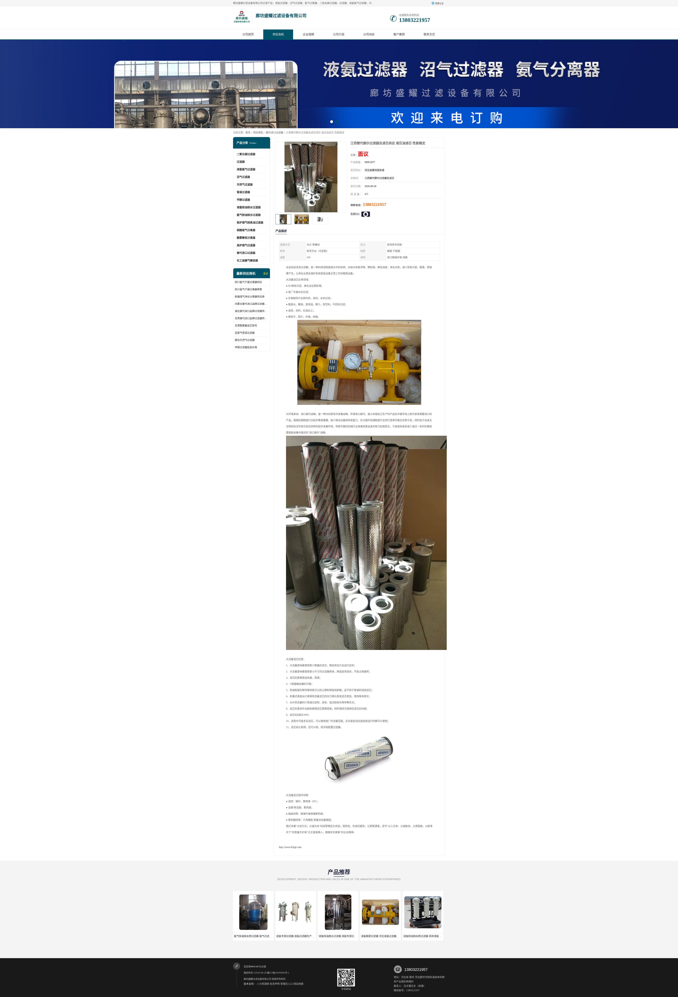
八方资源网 (263, 984)
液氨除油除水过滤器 (249, 207)
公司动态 (368, 34)
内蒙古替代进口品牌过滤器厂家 (251, 304)
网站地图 (298, 984)
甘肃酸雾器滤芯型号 (246, 325)
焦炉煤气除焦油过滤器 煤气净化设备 (339, 936)
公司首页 (248, 34)
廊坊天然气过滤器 (245, 340)
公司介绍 (338, 34)
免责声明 (275, 984)
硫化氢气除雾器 (380, 936)
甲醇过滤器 (243, 199)
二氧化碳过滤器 (246, 154)
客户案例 (399, 34)
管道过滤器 (243, 192)
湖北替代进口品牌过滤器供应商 (251, 311)
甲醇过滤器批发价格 (246, 347)
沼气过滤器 (243, 177)
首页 (247, 132)
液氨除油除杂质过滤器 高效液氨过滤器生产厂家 (302, 936)
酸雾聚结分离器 (246, 237)
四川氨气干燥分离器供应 (248, 282)
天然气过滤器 (245, 184)
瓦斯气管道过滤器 (245, 333)
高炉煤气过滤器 (246, 245)
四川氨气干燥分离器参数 (248, 289)
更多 (265, 273)
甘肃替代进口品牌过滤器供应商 (251, 318)
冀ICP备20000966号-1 (278, 972)
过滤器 (241, 161)
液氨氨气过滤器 (246, 169)
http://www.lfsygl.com (290, 847)
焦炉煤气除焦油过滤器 (250, 222)
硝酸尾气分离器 (246, 230)
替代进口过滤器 (274, 132)
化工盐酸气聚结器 (247, 260)
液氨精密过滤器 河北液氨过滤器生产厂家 (256, 936)
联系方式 (429, 34)
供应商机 (278, 34)
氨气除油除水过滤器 (249, 215)
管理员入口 (286, 984)
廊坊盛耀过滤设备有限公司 (257, 979)
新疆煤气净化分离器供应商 (249, 296)
